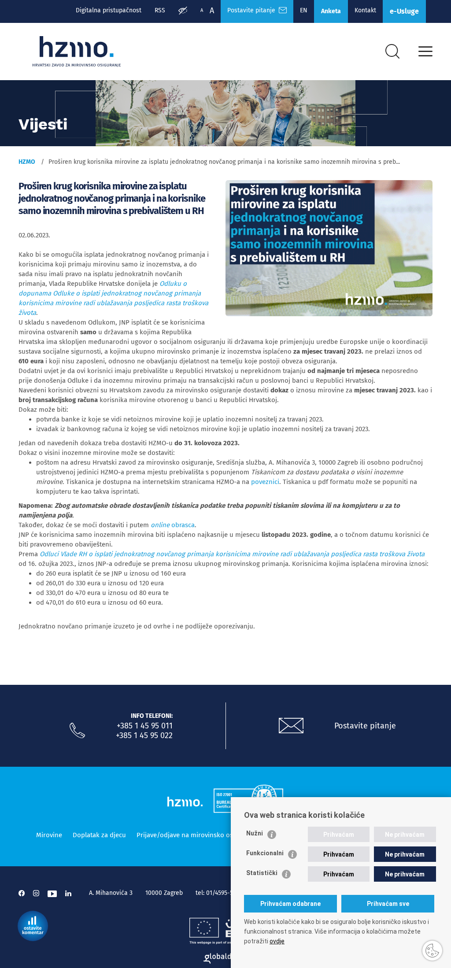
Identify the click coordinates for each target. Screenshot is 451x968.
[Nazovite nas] (77, 730)
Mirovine (49, 835)
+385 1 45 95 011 (145, 726)
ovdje (277, 941)
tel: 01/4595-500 (218, 893)
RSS (160, 10)
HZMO (26, 162)
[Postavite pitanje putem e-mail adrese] (291, 726)
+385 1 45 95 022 (144, 735)
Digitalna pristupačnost (108, 10)
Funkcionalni (265, 853)
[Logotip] (77, 51)
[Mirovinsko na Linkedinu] (68, 893)
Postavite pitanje (253, 10)
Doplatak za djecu (99, 835)
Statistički (261, 872)
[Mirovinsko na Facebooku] (21, 893)
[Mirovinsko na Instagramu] (36, 893)
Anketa (331, 11)
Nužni (254, 833)
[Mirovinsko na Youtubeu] (52, 893)
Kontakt (365, 10)
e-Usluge (404, 11)
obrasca (173, 525)
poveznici (265, 482)
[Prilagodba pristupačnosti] (183, 11)
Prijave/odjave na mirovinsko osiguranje (197, 835)
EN (303, 10)
